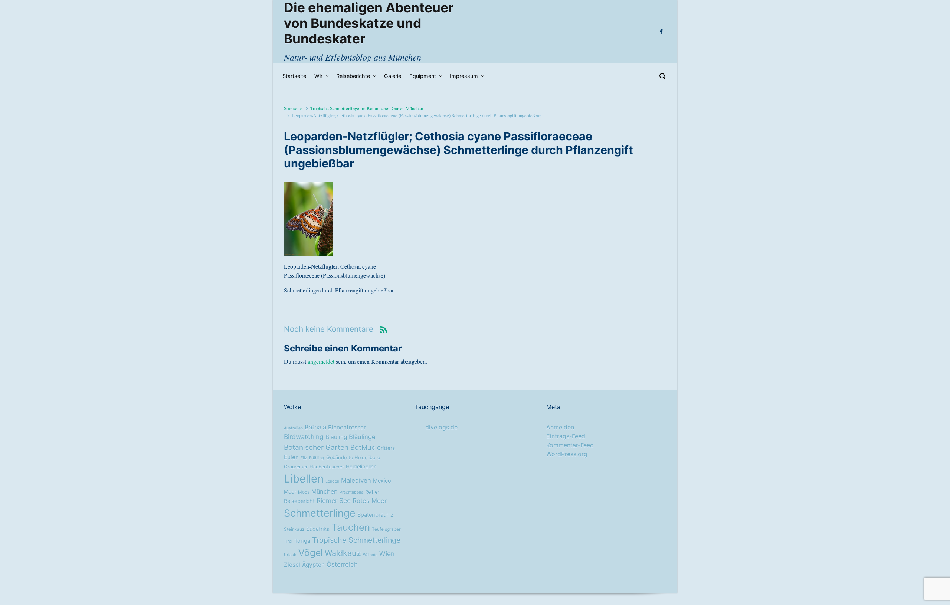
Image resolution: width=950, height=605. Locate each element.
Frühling (316, 457)
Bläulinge (362, 437)
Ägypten (313, 564)
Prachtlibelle (351, 492)
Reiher (372, 492)
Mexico (382, 480)
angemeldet (321, 361)
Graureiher (296, 467)
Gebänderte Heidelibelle (353, 457)
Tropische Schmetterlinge (356, 540)
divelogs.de (441, 427)
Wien (386, 553)
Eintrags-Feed (565, 436)
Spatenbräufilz (375, 514)
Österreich (342, 564)
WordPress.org (566, 454)
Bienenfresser (347, 427)
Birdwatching (304, 437)
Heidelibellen (361, 467)
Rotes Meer (370, 500)
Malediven (356, 480)
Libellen (304, 478)
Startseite (293, 108)
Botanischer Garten (316, 447)
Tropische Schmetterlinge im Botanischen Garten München (366, 108)
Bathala (315, 427)
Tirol (288, 541)
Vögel (310, 552)
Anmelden (560, 427)
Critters (386, 448)
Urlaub (290, 554)
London (332, 481)
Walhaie (370, 554)
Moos (303, 492)
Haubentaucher (326, 467)
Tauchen (350, 527)
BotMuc (362, 447)
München (324, 491)
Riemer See (334, 500)
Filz (304, 457)
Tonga (302, 540)
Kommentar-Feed (570, 445)
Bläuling (336, 437)
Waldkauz (343, 553)
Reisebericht (299, 501)
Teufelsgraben (387, 529)
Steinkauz (294, 529)
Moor (290, 492)
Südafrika (318, 529)
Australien (293, 428)
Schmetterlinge (320, 513)
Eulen (291, 457)
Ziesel (292, 564)
